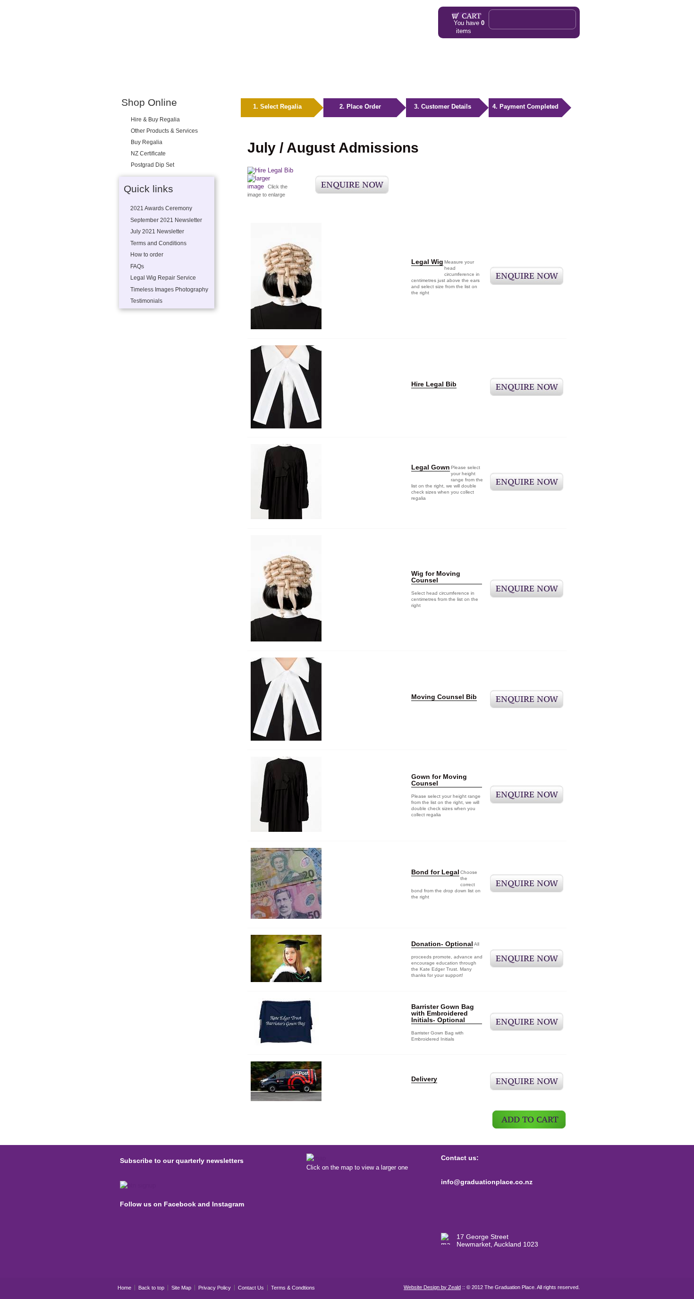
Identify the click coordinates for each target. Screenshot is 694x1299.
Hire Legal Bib (434, 384)
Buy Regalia (146, 142)
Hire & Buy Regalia (155, 119)
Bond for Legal (435, 872)
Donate (516, 79)
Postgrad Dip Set (152, 165)
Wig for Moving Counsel (435, 577)
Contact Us (251, 1287)
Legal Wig (427, 261)
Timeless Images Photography (169, 289)
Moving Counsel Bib (444, 697)
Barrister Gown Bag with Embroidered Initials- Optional (442, 1013)
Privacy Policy (214, 1287)
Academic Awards (361, 79)
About (286, 79)
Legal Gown (430, 467)
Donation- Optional (442, 944)
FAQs (315, 79)
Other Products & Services (234, 79)
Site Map (181, 1287)
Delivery (424, 1079)
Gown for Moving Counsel (439, 780)
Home (125, 79)
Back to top (151, 1287)
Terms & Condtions (293, 1287)
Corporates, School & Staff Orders (451, 79)
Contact (542, 79)
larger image (258, 182)
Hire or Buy (154, 79)
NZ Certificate (148, 153)
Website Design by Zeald (432, 1287)
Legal (183, 79)
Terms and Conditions (158, 243)
